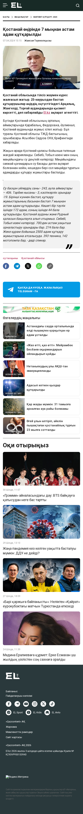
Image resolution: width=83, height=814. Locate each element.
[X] (43, 704)
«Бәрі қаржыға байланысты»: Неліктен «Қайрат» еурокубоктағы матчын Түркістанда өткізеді (41, 604)
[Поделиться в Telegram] (17, 266)
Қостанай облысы (33, 258)
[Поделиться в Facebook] (6, 266)
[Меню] (5, 5)
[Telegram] (17, 704)
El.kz (46, 112)
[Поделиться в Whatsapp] (39, 266)
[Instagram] (34, 704)
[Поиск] (77, 5)
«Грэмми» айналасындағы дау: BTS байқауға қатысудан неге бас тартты (39, 497)
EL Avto (56, 712)
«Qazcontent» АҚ (15, 721)
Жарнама (11, 726)
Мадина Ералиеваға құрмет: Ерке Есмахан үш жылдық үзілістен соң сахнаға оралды (39, 657)
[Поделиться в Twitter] (28, 266)
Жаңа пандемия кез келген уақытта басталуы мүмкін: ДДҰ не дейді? (39, 550)
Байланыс (12, 691)
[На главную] (16, 6)
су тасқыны (11, 258)
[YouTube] (26, 704)
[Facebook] (8, 704)
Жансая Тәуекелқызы (38, 40)
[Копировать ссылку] (50, 266)
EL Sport (18, 712)
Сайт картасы (14, 737)
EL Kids (37, 712)
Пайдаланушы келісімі (19, 695)
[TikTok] (52, 704)
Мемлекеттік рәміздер (19, 732)
